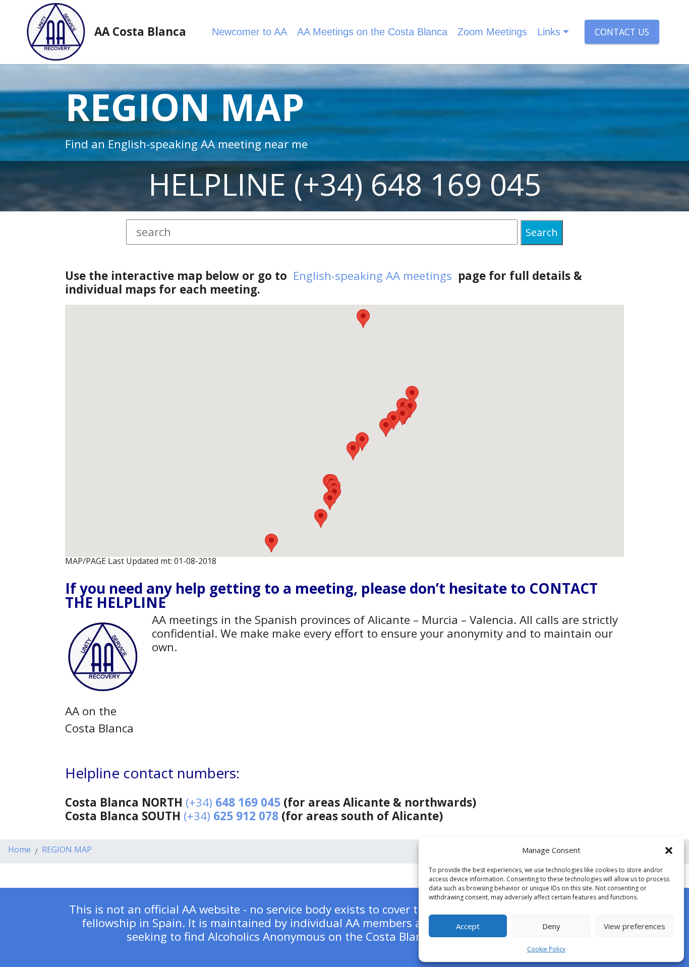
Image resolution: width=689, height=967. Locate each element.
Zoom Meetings (492, 32)
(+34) (233, 802)
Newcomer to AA (249, 32)
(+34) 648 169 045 (417, 184)
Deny (551, 926)
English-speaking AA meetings (372, 275)
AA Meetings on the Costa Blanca (372, 32)
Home (19, 850)
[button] (669, 850)
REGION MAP (67, 850)
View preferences (634, 926)
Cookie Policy (546, 949)
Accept (468, 926)
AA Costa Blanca (140, 31)
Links (548, 32)
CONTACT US (622, 32)
